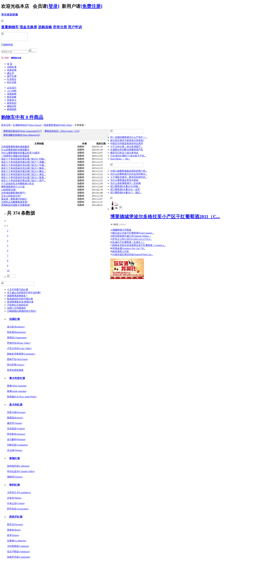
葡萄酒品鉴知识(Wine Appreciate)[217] (22, 131)
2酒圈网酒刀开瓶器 (121, 230)
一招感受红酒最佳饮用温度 (15, 156)
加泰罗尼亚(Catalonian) (18, 557)
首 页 (9, 64)
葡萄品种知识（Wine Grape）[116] (62, 131)
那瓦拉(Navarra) (15, 524)
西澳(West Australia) (17, 386)
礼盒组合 (11, 79)
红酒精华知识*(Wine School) (27, 125)
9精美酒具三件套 (120, 251)
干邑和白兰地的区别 (17, 305)
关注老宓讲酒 (9, 14)
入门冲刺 (11, 91)
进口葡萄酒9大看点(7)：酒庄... (126, 192)
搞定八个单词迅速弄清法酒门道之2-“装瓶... (23, 177)
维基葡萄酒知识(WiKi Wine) (58, 125)
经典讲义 (11, 100)
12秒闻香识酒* (8, 189)
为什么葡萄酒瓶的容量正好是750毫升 (20, 153)
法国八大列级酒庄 (16, 308)
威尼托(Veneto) (14, 423)
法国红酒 (11, 67)
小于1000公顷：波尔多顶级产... (126, 146)
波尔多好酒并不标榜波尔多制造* (127, 140)
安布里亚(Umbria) (16, 428)
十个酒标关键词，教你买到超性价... (128, 177)
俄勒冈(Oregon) (15, 477)
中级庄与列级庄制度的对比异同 (126, 143)
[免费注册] (91, 6)
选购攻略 (45, 27)
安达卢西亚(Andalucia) (18, 551)
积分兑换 (11, 82)
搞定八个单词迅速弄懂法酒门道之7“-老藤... (23, 162)
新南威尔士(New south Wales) (21, 396)
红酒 (19, 58)
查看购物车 (10, 27)
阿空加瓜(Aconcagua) (17, 509)
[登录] (53, 6)
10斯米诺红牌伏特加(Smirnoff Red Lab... (133, 254)
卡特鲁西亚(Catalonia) (18, 546)
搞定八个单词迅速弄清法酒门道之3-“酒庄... (23, 174)
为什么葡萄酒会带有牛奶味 (124, 180)
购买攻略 (11, 97)
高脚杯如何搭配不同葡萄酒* (15, 205)
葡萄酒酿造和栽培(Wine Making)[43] (21, 135)
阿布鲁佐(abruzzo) (16, 434)
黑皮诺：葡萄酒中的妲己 (14, 199)
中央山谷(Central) (16, 503)
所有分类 (60, 27)
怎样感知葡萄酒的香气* (13, 193)
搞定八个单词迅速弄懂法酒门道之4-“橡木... (23, 171)
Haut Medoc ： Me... (120, 159)
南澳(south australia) (16, 391)
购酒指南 (11, 109)
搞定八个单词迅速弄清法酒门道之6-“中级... (23, 165)
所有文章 (6, 125)
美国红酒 (14, 458)
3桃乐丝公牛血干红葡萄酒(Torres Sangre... (132, 233)
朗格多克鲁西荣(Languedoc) (21, 354)
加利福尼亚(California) (18, 466)
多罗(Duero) (13, 535)
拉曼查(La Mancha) (16, 540)
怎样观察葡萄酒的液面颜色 (15, 146)
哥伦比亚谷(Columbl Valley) (21, 471)
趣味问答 (11, 106)
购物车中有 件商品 (22, 117)
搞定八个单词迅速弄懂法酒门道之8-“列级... (23, 159)
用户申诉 (75, 27)
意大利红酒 (15, 404)
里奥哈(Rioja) (13, 530)
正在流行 (11, 87)
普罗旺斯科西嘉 (15, 370)
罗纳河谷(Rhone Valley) (18, 343)
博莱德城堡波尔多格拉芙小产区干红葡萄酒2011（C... (165, 216)
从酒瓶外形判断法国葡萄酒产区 (126, 149)
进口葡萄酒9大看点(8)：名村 (125, 189)
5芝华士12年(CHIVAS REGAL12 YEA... (131, 239)
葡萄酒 (14, 58)
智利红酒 (14, 484)
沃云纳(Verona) (14, 450)
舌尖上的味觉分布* (11, 196)
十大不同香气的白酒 (17, 289)
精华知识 (11, 103)
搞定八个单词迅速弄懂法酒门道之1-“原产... (23, 180)
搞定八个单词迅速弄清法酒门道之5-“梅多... (23, 168)
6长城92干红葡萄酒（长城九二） (128, 242)
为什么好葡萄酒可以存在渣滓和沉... (128, 174)
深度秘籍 (11, 94)
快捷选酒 (11, 70)
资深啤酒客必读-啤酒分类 (20, 302)
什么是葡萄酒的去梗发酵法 (15, 149)
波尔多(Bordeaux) (16, 326)
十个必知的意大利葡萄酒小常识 (17, 183)
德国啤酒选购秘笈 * (17, 295)
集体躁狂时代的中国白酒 (20, 299)
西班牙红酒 (15, 516)
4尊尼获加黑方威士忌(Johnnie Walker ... (131, 236)
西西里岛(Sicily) (15, 417)
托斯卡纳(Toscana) (16, 412)
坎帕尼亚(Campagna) (17, 445)
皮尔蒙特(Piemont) (16, 439)
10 (8, 270)
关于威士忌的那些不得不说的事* (24, 292)
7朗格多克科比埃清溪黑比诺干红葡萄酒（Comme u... (138, 245)
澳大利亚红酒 (17, 378)
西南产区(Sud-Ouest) (17, 359)
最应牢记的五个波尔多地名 (124, 152)
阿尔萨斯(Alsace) (15, 364)
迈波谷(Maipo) (14, 498)
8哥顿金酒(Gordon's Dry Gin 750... (128, 248)
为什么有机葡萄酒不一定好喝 (125, 183)
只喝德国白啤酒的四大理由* (21, 311)
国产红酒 (11, 76)
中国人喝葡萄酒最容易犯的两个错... (128, 171)
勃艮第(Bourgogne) (16, 332)
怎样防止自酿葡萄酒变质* (14, 202)
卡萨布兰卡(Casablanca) (19, 492)
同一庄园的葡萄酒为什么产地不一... (128, 137)
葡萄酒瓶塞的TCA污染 (13, 186)
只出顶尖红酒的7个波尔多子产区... (128, 155)
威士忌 (10, 73)
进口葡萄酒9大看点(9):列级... (125, 186)
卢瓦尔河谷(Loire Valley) (19, 348)
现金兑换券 (28, 27)
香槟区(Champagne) (17, 337)
